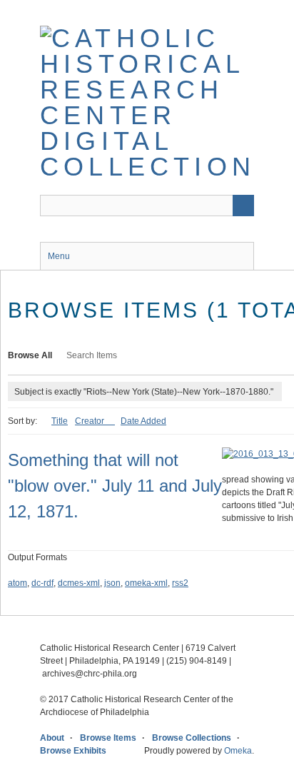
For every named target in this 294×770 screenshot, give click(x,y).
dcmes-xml (79, 583)
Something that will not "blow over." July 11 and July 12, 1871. (115, 485)
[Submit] (243, 205)
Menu (59, 256)
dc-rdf (42, 583)
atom (17, 583)
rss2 (180, 583)
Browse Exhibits (73, 751)
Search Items (91, 355)
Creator (90, 421)
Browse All (30, 355)
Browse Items (108, 738)
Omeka (238, 751)
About (52, 738)
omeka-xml (146, 583)
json (112, 583)
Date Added (143, 421)
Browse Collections (191, 738)
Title (59, 421)
